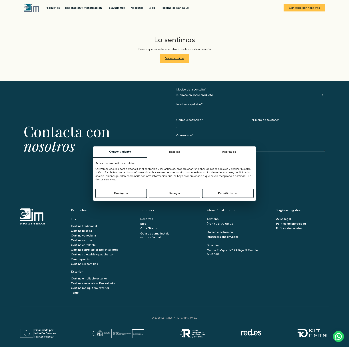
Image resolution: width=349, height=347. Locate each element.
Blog (152, 7)
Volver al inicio (174, 58)
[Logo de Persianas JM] (31, 8)
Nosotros (137, 7)
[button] (338, 336)
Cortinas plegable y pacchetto (92, 254)
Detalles (174, 151)
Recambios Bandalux (175, 7)
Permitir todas (228, 193)
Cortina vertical (82, 240)
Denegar (174, 193)
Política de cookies (289, 228)
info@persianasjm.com (222, 236)
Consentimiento (120, 151)
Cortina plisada (81, 230)
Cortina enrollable (83, 245)
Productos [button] (52, 7)
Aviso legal (283, 219)
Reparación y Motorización (83, 7)
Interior (76, 219)
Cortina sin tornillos (84, 264)
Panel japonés (80, 259)
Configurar (121, 193)
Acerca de (229, 151)
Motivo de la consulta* (191, 89)
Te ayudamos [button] (116, 7)
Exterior (77, 272)
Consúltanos (149, 228)
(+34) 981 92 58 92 (220, 223)
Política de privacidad (291, 223)
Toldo (75, 292)
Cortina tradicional (84, 226)
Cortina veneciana (83, 235)
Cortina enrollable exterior (89, 278)
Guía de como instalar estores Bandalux (155, 235)
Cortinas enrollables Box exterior (93, 283)
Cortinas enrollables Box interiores (94, 249)
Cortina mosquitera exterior (90, 288)
